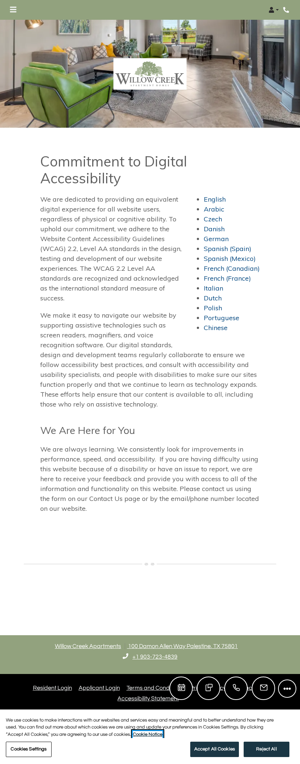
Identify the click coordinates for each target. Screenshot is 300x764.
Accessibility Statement (148, 698)
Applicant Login (99, 688)
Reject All (266, 749)
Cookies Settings (28, 749)
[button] (274, 10)
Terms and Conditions (155, 688)
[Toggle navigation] (13, 10)
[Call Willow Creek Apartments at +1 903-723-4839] (286, 10)
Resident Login (52, 688)
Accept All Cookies (214, 749)
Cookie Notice (147, 734)
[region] (150, 736)
